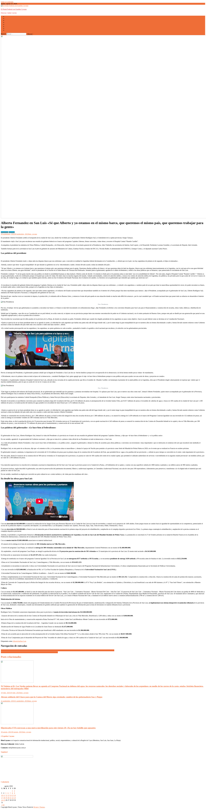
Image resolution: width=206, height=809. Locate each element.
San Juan (8, 22)
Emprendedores (10, 26)
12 (6, 795)
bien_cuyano (32, 234)
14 (10, 795)
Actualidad (9, 16)
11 (4, 795)
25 (4, 800)
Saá (19, 641)
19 (6, 798)
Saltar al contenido (7, 2)
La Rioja (8, 24)
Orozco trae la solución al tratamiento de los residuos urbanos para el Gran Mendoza (29, 652)
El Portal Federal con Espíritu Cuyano (14, 9)
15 (13, 795)
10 (2, 795)
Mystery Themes (39, 807)
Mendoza (8, 18)
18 (4, 798)
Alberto (15, 641)
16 (15, 795)
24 (2, 800)
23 (15, 798)
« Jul (2, 805)
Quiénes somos (10, 30)
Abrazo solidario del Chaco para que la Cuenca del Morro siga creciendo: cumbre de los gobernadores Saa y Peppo (51, 697)
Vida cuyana (9, 28)
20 (8, 798)
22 (13, 798)
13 (8, 795)
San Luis (8, 20)
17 (2, 798)
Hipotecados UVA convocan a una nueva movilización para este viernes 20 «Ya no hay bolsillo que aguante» (48, 728)
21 (10, 798)
